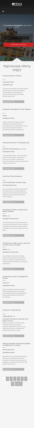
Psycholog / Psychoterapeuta (12, 176)
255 (13, 384)
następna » (19, 384)
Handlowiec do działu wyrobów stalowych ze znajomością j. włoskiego (16, 244)
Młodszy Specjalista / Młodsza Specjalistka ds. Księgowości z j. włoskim (16, 344)
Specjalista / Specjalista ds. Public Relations (17, 109)
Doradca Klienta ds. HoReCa (12, 76)
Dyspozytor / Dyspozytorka (11, 310)
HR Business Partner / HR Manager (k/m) (16, 142)
